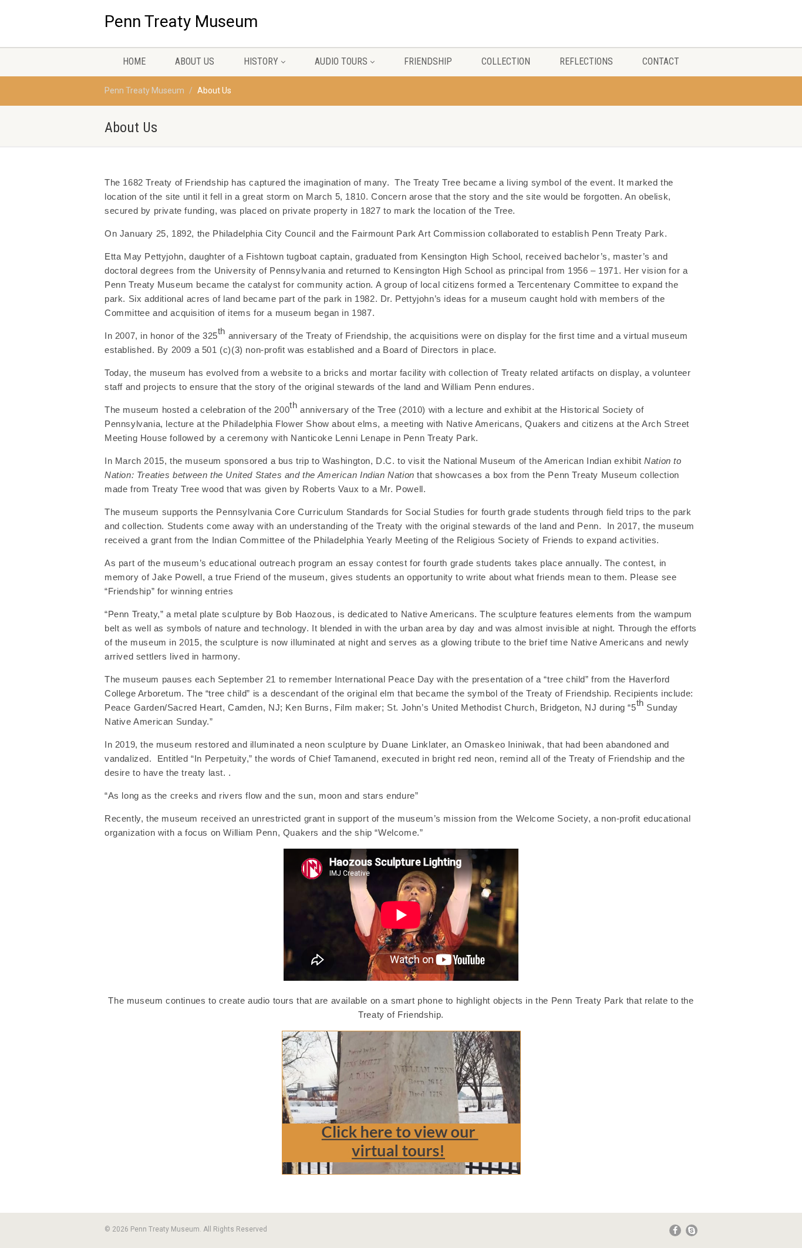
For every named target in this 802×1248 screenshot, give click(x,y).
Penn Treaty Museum (181, 17)
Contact (660, 61)
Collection (505, 61)
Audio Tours (341, 61)
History (261, 61)
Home (134, 61)
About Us (194, 61)
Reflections (586, 61)
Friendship (428, 61)
